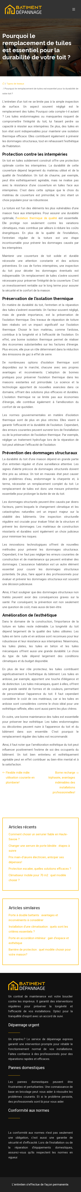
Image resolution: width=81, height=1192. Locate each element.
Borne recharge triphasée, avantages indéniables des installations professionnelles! (61, 782)
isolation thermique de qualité (37, 218)
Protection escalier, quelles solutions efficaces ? (40, 868)
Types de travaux (15, 83)
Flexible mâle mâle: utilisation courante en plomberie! (20, 777)
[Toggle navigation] (73, 9)
